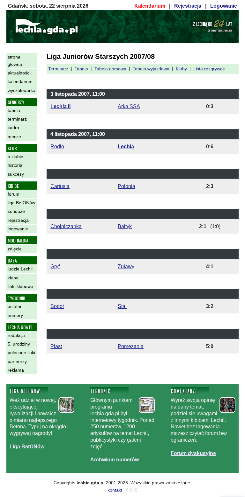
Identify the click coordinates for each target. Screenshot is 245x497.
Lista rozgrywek (209, 68)
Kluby (181, 68)
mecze (14, 136)
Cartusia (60, 186)
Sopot (57, 306)
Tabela (81, 68)
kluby (13, 277)
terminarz (17, 119)
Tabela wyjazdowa (151, 68)
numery (15, 315)
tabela (14, 110)
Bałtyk (125, 226)
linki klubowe (20, 286)
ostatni (14, 306)
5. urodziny (19, 343)
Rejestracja (187, 6)
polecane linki (21, 352)
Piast (56, 346)
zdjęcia (15, 248)
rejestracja (18, 220)
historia (15, 165)
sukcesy (16, 174)
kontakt (115, 490)
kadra (13, 127)
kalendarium (20, 81)
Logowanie (223, 6)
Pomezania (131, 346)
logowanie (18, 228)
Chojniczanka (66, 226)
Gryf (55, 266)
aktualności (19, 72)
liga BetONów (21, 202)
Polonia (126, 186)
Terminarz (58, 68)
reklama (16, 370)
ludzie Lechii (20, 268)
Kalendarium (149, 6)
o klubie (15, 156)
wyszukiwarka (21, 90)
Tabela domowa (110, 68)
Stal (122, 306)
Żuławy (126, 266)
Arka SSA (129, 106)
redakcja (16, 335)
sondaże (16, 211)
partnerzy (17, 361)
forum (13, 194)
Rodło (57, 146)
